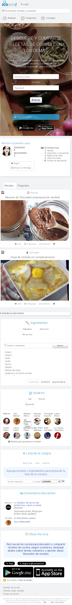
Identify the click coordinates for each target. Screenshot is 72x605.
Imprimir (46, 463)
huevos (8, 355)
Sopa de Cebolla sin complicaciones (33, 257)
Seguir (16, 163)
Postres (34, 193)
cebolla (8, 367)
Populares (27, 329)
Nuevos (42, 399)
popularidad (57, 382)
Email (37, 463)
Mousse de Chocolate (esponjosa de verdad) (32, 197)
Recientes (44, 329)
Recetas (9, 185)
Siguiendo (29, 404)
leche (7, 358)
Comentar (46, 244)
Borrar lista (27, 463)
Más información (57, 602)
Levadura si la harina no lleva (18, 373)
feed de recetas (25, 580)
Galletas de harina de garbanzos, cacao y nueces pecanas (28, 505)
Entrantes (34, 252)
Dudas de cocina (11, 594)
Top (29, 399)
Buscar (60, 345)
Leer (19, 244)
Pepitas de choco (12, 370)
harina (8, 364)
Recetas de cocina (10, 4)
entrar (36, 100)
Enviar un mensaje (22, 168)
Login (26, 4)
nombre (44, 382)
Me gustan (27, 334)
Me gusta (31, 244)
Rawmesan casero (26, 518)
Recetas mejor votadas (13, 591)
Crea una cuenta (24, 117)
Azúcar (8, 352)
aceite (7, 361)
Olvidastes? (36, 93)
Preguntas (23, 185)
